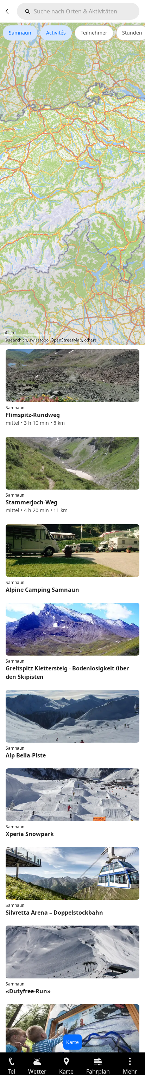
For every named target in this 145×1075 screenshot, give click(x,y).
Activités (56, 32)
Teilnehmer (94, 32)
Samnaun (20, 32)
